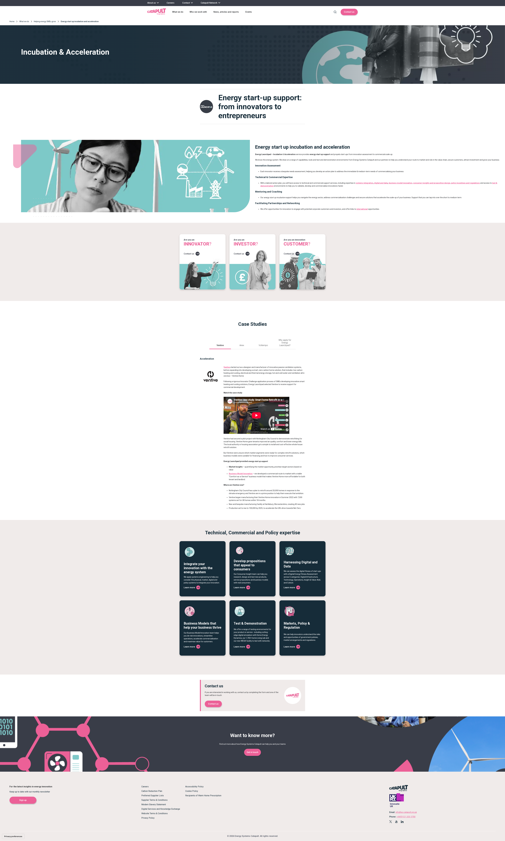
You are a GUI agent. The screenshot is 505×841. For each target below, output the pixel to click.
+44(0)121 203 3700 (406, 816)
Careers (170, 3)
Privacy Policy (148, 818)
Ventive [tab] (220, 345)
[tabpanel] (252, 429)
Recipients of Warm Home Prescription (203, 795)
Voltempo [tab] (263, 345)
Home (11, 21)
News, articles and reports (226, 12)
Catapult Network (209, 3)
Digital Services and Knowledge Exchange (160, 809)
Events (248, 12)
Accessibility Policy (194, 786)
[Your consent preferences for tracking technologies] (13, 836)
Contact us (349, 12)
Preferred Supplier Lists (152, 795)
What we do (177, 12)
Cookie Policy (191, 791)
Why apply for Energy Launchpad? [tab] (285, 343)
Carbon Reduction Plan (151, 791)
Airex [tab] (241, 345)
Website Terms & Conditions (154, 813)
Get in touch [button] (252, 752)
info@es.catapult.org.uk (406, 812)
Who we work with (198, 12)
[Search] (335, 12)
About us (151, 3)
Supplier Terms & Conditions (154, 800)
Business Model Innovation (240, 474)
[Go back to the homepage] (156, 14)
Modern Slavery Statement (153, 804)
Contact (186, 3)
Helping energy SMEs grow (45, 21)
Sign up (23, 800)
